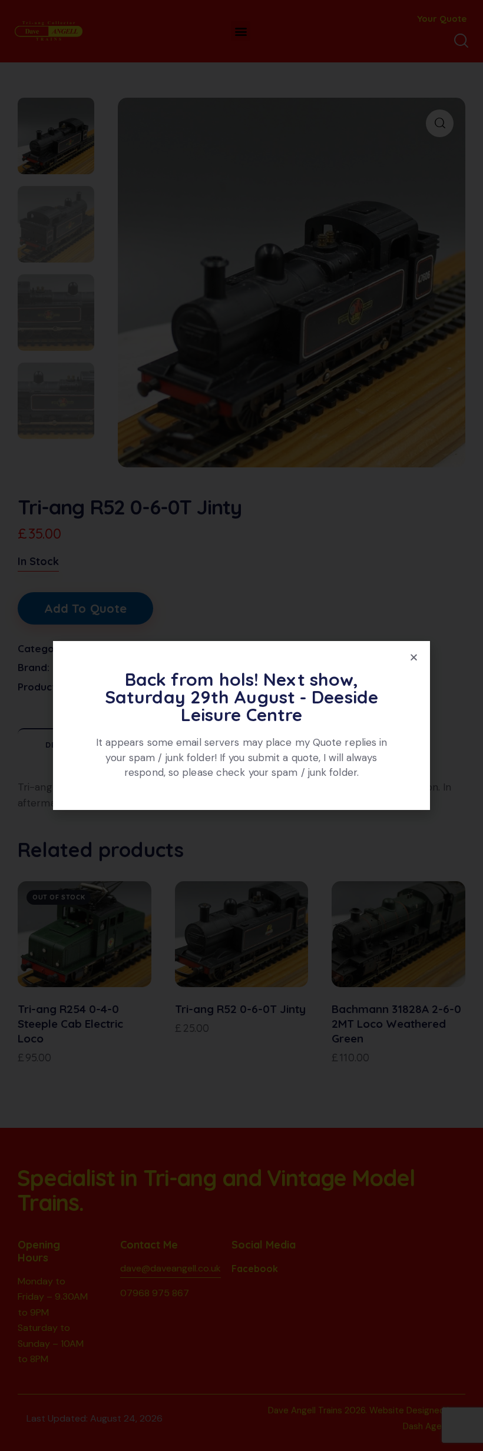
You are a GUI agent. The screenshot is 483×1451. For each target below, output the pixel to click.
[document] (241, 725)
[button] (413, 657)
